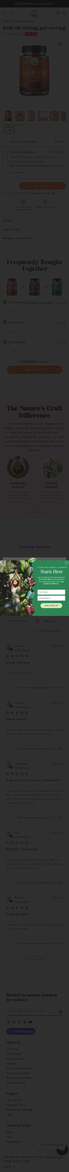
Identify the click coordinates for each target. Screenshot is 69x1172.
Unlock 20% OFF (51, 605)
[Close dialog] (66, 562)
